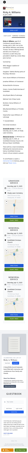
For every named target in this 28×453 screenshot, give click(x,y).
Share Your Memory (10, 386)
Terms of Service (18, 445)
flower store (12, 163)
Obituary (7, 36)
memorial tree (7, 161)
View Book (7, 363)
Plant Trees (14, 220)
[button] (14, 205)
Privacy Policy (10, 445)
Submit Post (14, 412)
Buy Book (15, 363)
